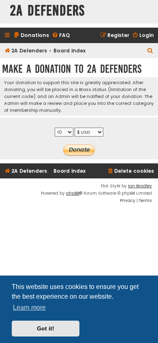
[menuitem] (31, 35)
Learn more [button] (29, 307)
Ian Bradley (140, 186)
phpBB (72, 193)
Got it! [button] (45, 328)
